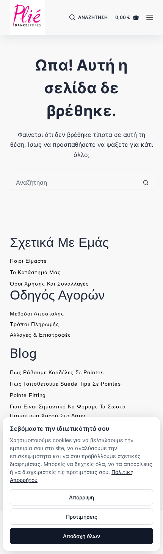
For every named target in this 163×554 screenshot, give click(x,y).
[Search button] (145, 182)
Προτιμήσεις (81, 516)
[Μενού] (149, 17)
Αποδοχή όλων (81, 536)
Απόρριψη (81, 497)
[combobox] (74, 182)
